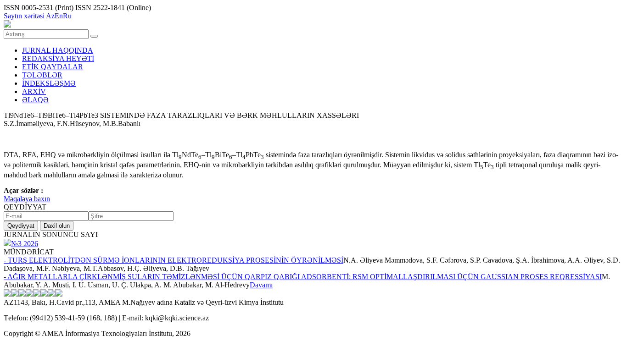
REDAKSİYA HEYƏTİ (58, 58)
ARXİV (34, 91)
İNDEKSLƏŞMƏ (49, 83)
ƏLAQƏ (35, 100)
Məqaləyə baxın (27, 199)
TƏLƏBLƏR (42, 75)
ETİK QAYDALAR (52, 67)
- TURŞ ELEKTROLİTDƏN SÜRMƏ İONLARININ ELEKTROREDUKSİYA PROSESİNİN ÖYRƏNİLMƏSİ (173, 260)
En (59, 16)
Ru (67, 16)
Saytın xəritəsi (24, 16)
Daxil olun (57, 225)
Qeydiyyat (20, 225)
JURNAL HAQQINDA (57, 50)
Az (50, 16)
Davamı (261, 285)
